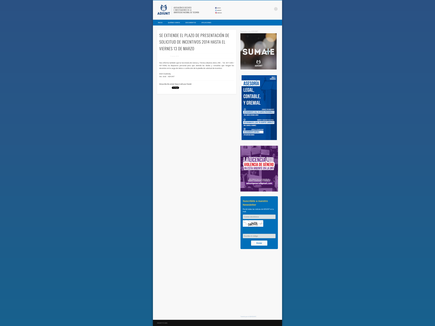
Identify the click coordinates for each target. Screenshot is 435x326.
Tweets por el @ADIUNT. (248, 316)
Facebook (262, 9)
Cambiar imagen (250, 230)
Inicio (160, 23)
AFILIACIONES (206, 23)
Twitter (266, 9)
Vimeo (271, 9)
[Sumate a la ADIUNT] (258, 69)
